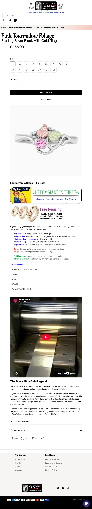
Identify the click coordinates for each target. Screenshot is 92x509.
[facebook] (63, 488)
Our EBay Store (51, 466)
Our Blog (19, 463)
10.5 (53, 70)
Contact (18, 470)
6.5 (46, 64)
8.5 (12, 70)
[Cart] (10, 20)
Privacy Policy (51, 470)
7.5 (60, 64)
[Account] (3, 20)
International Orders (53, 463)
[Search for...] (5, 15)
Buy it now (46, 99)
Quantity (14, 80)
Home (3, 27)
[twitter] (58, 488)
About (17, 466)
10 (46, 70)
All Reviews (20, 459)
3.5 (33, 70)
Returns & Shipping (53, 459)
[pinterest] (68, 488)
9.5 (39, 70)
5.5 (33, 64)
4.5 (19, 64)
